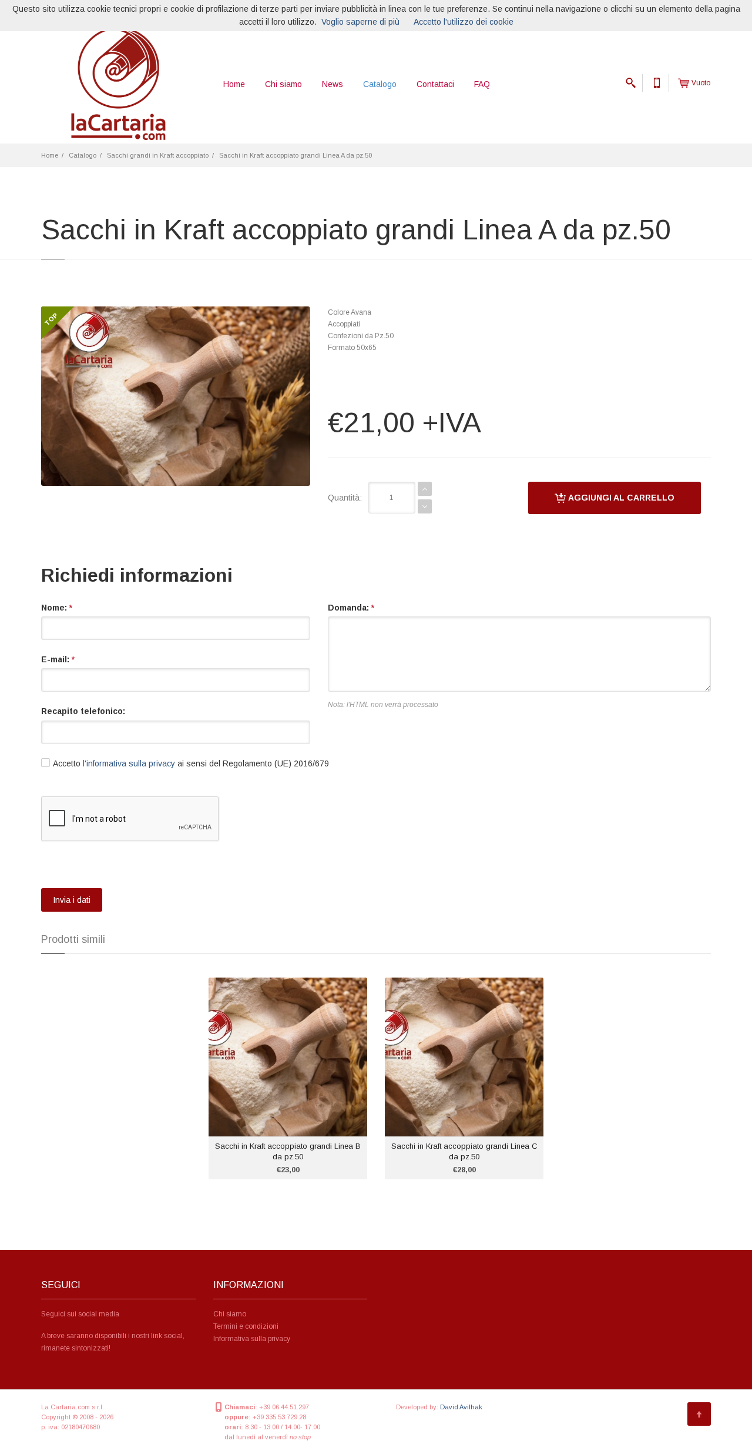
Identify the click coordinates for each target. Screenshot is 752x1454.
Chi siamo (283, 84)
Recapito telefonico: (83, 711)
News (332, 84)
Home (234, 84)
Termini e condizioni (245, 1326)
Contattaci (435, 84)
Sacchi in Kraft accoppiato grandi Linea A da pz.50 (295, 155)
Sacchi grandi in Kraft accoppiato (158, 155)
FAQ (482, 84)
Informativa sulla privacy (251, 1339)
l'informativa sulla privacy (129, 763)
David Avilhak (461, 1406)
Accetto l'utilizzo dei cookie (463, 21)
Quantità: (345, 497)
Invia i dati (71, 900)
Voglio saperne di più (360, 21)
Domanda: (351, 607)
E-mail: (58, 659)
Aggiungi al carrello (620, 497)
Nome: (56, 607)
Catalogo (380, 84)
